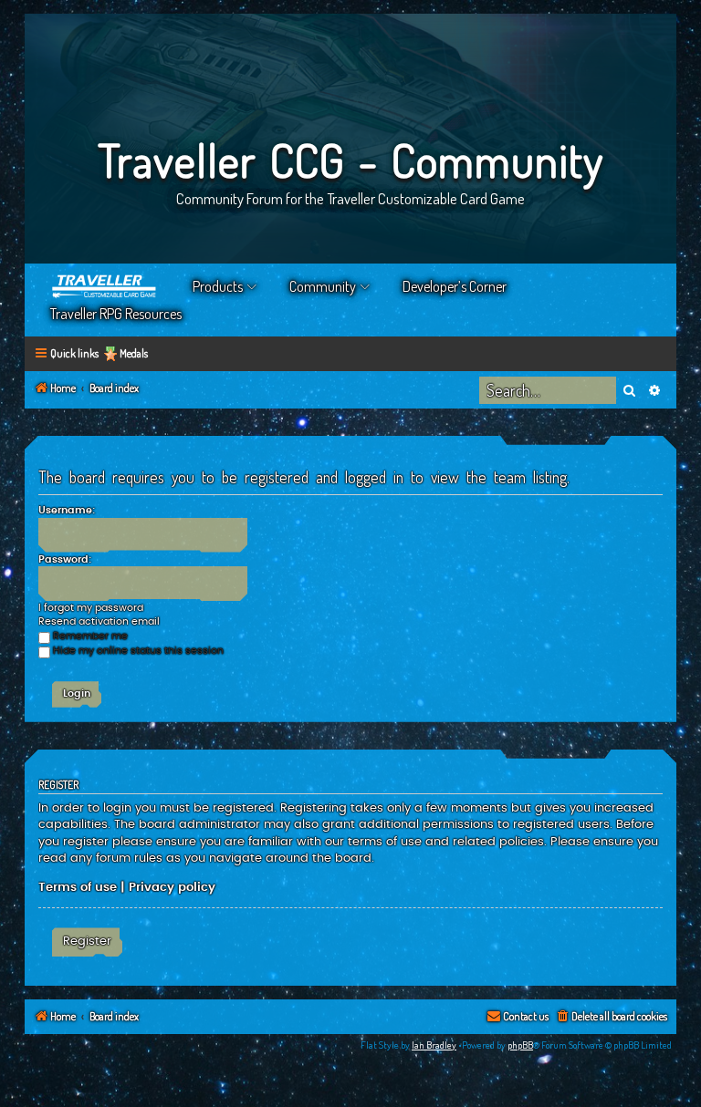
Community (322, 286)
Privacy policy (172, 887)
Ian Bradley (434, 1045)
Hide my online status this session (138, 651)
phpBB (520, 1045)
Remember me (90, 636)
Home (105, 286)
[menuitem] (611, 1017)
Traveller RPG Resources (116, 314)
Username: (66, 510)
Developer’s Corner (455, 286)
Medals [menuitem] (134, 353)
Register (87, 941)
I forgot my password (90, 608)
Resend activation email (99, 621)
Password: (64, 559)
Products (218, 286)
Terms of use (77, 887)
